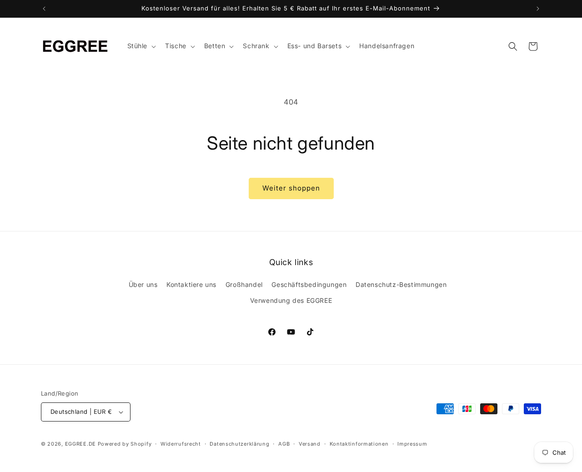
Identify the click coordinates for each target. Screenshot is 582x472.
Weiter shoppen (291, 188)
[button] (141, 45)
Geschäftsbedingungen (308, 284)
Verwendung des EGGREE (291, 300)
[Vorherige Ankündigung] (44, 8)
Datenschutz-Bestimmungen (401, 284)
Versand (310, 444)
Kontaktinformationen (359, 444)
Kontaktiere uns (191, 284)
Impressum (412, 444)
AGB (284, 444)
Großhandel (244, 284)
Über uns (143, 284)
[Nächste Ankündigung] (538, 8)
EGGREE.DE (80, 444)
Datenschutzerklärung (239, 444)
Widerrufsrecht (181, 444)
